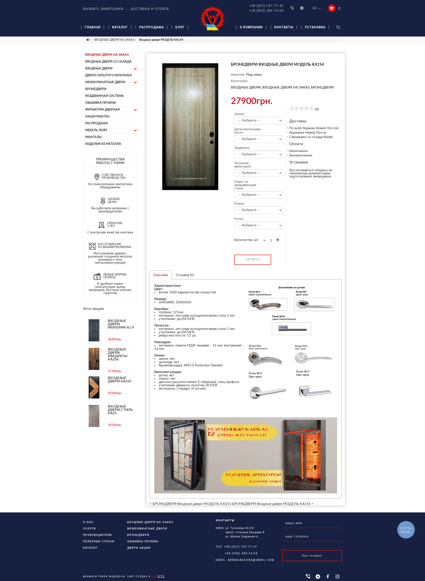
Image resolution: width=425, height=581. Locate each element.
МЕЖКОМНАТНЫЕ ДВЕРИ (105, 82)
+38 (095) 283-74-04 (266, 11)
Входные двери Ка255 (119, 379)
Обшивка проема (100, 102)
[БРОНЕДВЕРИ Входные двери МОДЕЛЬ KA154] (190, 189)
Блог (180, 27)
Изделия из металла (103, 144)
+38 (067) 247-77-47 (266, 6)
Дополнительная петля (245, 131)
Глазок (239, 203)
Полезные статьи (98, 541)
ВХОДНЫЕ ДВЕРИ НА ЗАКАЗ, (286, 87)
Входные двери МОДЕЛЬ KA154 (161, 39)
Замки (239, 114)
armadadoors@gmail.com (251, 560)
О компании (251, 27)
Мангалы (93, 137)
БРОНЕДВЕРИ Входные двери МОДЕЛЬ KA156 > (272, 504)
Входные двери (98, 68)
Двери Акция (139, 547)
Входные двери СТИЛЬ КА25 (120, 410)
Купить (253, 259)
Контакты (283, 27)
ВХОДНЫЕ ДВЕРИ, (246, 87)
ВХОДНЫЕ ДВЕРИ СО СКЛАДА (108, 61)
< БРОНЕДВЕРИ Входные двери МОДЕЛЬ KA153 (190, 504)
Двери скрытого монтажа (108, 75)
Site (158, 576)
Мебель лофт (96, 130)
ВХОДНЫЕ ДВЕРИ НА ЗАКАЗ (114, 39)
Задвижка (241, 148)
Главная (92, 27)
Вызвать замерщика (103, 9)
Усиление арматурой (242, 165)
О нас (88, 522)
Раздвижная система (104, 96)
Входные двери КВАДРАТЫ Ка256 (118, 354)
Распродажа (151, 27)
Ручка (238, 219)
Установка (315, 27)
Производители (97, 535)
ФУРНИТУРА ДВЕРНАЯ (102, 109)
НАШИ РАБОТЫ (97, 116)
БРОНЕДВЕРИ (95, 89)
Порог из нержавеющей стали (245, 185)
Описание (160, 275)
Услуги (89, 528)
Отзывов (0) (185, 275)
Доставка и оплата (150, 9)
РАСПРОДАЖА (96, 123)
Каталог (120, 27)
